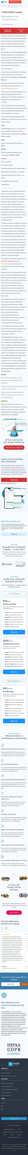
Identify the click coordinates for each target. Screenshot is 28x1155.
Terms (19, 1129)
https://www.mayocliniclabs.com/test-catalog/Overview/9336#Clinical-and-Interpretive (11, 380)
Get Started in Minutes (14, 447)
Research (3, 5)
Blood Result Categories (7, 1083)
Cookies (19, 1134)
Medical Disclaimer (9, 1129)
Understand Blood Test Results (9, 1089)
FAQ (2, 1106)
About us (3, 1103)
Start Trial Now (21, 30)
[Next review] (6, 928)
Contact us (14, 1118)
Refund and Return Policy (14, 1137)
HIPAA (12, 1134)
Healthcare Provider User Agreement (12, 1132)
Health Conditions (6, 1095)
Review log (14, 534)
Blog (2, 1109)
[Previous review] (2, 928)
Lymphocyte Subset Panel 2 (10, 19)
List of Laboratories (6, 1092)
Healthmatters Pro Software (8, 1076)
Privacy (5, 1134)
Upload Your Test (15, 2)
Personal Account (5, 1073)
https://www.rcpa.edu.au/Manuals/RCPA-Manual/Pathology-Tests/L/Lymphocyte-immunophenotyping (12, 395)
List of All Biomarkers (6, 1086)
